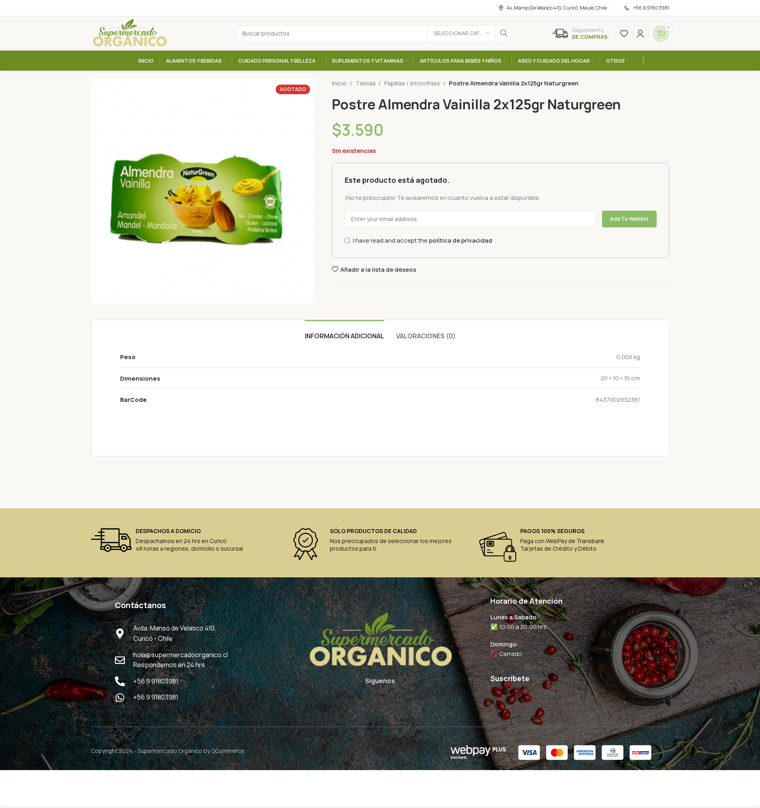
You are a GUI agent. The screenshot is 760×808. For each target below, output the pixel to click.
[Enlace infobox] (580, 33)
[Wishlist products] (624, 33)
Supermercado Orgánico (170, 751)
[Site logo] (129, 33)
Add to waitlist (629, 218)
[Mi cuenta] (640, 33)
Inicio (339, 83)
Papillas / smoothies (412, 83)
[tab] (344, 332)
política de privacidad (460, 240)
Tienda (365, 83)
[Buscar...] (503, 33)
